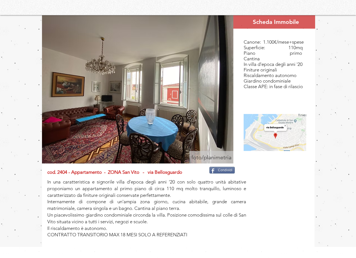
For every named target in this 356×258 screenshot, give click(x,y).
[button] (137, 89)
